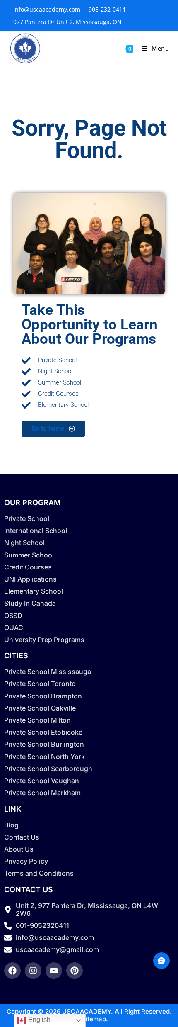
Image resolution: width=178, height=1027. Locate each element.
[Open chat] (161, 960)
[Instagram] (33, 970)
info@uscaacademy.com (46, 9)
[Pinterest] (74, 970)
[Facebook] (12, 970)
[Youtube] (54, 970)
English (38, 1019)
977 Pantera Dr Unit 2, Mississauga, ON (67, 22)
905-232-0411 (107, 9)
